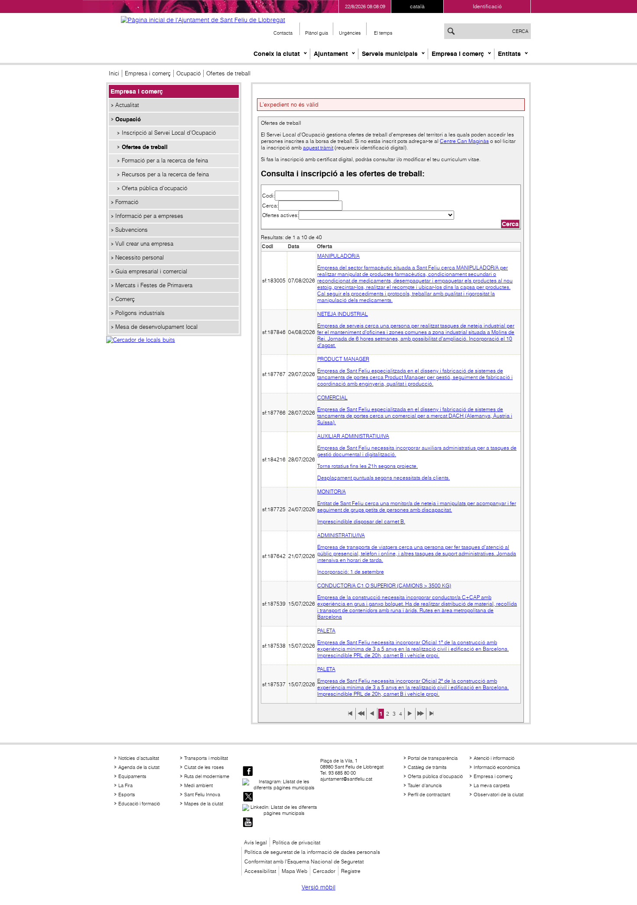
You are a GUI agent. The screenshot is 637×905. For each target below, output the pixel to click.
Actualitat (127, 105)
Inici (114, 73)
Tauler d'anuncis (425, 785)
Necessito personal (139, 257)
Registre (351, 871)
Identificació (487, 6)
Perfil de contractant (429, 794)
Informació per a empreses (149, 216)
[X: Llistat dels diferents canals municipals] (248, 797)
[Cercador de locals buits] (173, 349)
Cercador (324, 871)
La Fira (125, 785)
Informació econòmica (497, 767)
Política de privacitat (296, 842)
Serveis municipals (390, 53)
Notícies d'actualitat (138, 758)
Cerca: (270, 205)
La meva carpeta (492, 785)
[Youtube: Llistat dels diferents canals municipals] (248, 823)
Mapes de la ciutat (203, 804)
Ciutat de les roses (204, 767)
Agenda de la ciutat (138, 767)
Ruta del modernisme (206, 776)
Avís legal (255, 842)
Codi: (268, 195)
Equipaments (132, 776)
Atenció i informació (494, 758)
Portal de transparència (433, 758)
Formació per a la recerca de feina (165, 160)
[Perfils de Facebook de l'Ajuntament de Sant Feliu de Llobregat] (248, 772)
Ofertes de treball (145, 146)
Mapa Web (294, 871)
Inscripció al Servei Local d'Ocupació (169, 132)
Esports (126, 794)
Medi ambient (198, 785)
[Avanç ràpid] (421, 717)
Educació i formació (139, 804)
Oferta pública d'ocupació (154, 188)
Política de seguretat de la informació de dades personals (312, 852)
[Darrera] (431, 717)
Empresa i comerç (458, 53)
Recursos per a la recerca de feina (165, 174)
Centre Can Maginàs (464, 141)
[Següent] (410, 717)
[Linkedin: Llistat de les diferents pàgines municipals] (280, 810)
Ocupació (188, 73)
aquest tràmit (318, 147)
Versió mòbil (318, 887)
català (417, 6)
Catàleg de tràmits (427, 767)
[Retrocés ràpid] (361, 717)
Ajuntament (331, 53)
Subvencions (131, 230)
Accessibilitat (260, 871)
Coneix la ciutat (277, 53)
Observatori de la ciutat (498, 794)
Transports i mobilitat (206, 758)
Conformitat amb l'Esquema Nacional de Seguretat (304, 861)
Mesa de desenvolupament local (156, 327)
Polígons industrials (140, 313)
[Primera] (350, 717)
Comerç (125, 299)
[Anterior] (372, 717)
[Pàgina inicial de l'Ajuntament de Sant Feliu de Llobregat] (203, 20)
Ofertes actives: (280, 215)
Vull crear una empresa (144, 243)
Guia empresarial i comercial (151, 271)
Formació (126, 202)
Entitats (509, 53)
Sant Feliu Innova (202, 794)
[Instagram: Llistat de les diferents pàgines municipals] (280, 784)
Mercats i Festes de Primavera (153, 285)
